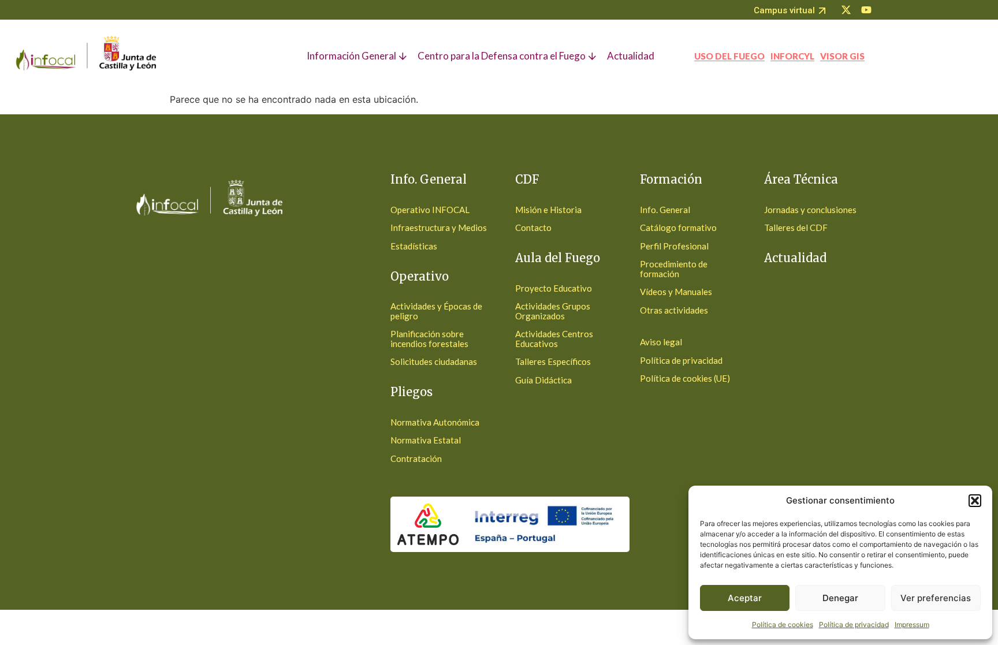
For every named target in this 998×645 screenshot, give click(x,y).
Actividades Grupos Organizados (552, 311)
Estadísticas (413, 246)
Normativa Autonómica (434, 422)
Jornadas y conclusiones (810, 209)
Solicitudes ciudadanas (433, 361)
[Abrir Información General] (404, 56)
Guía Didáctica (543, 380)
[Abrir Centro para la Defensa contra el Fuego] (593, 56)
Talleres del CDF (796, 227)
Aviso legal (661, 342)
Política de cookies (782, 624)
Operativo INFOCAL (430, 209)
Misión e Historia (548, 209)
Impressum (912, 624)
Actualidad (795, 258)
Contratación (416, 458)
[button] (975, 500)
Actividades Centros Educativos (554, 339)
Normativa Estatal (425, 440)
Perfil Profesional (674, 246)
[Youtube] (866, 10)
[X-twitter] (846, 10)
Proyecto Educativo (553, 288)
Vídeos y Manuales (676, 291)
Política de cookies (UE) (685, 378)
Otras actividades (674, 310)
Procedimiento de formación (673, 269)
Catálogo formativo (678, 227)
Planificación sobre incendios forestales (429, 339)
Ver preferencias (935, 597)
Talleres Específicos (553, 361)
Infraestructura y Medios (438, 227)
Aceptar (745, 597)
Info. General (665, 209)
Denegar (840, 597)
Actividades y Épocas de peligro (436, 311)
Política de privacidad (854, 624)
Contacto (533, 227)
